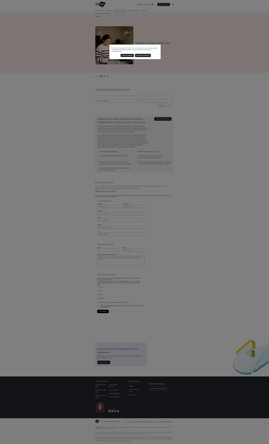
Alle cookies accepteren (142, 55)
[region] (135, 51)
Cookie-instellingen (127, 55)
